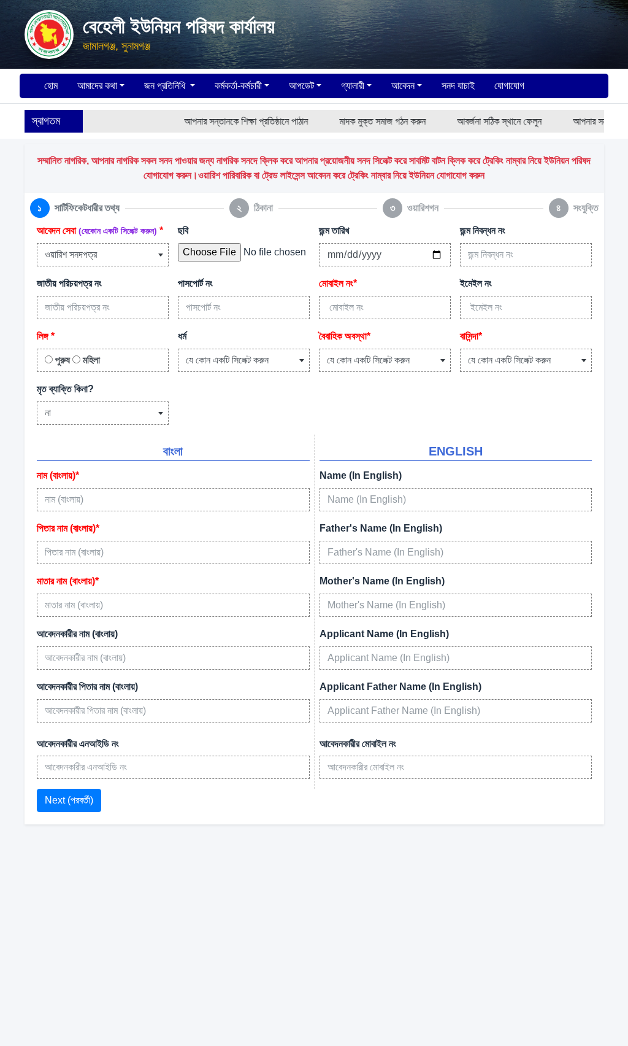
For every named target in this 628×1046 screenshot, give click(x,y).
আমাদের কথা (97, 85)
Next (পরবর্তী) (69, 800)
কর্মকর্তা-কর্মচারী (238, 85)
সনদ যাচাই (458, 85)
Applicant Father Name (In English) (400, 686)
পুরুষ (61, 360)
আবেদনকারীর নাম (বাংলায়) (77, 634)
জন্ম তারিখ (334, 230)
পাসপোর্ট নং (195, 283)
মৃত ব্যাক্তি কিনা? (65, 389)
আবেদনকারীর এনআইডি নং (78, 743)
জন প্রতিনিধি (166, 85)
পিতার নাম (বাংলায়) (68, 528)
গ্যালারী (352, 85)
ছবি (183, 230)
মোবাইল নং (338, 283)
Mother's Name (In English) (382, 581)
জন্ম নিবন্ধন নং (482, 230)
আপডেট (301, 85)
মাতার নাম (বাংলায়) (68, 581)
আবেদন (403, 85)
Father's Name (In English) (381, 528)
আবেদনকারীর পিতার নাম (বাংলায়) (87, 686)
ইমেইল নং (476, 283)
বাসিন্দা (471, 336)
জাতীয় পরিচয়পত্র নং (69, 283)
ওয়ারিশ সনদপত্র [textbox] (71, 254)
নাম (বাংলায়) (58, 475)
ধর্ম (182, 336)
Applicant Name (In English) (384, 634)
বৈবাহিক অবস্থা (344, 336)
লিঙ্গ (46, 336)
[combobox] (103, 254)
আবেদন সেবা (100, 230)
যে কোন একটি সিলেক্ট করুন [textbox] (227, 360)
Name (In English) (361, 475)
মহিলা (90, 360)
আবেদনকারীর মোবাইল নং (358, 743)
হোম (50, 85)
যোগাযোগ (509, 85)
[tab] (75, 208)
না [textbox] (48, 413)
